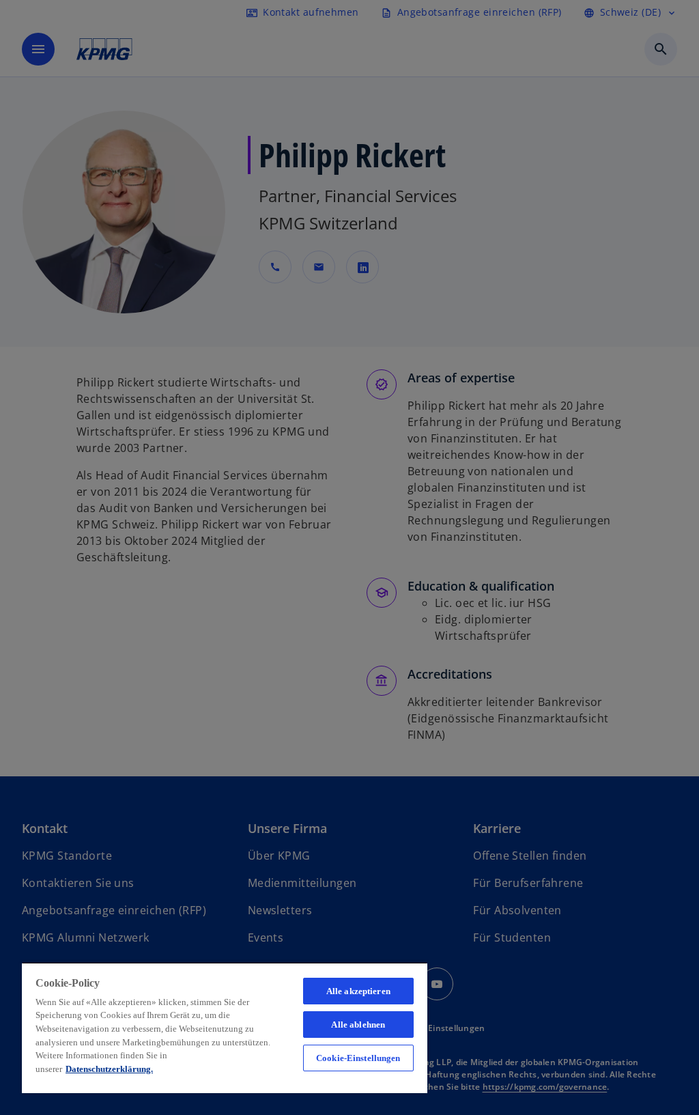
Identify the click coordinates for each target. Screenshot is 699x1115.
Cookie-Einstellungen (358, 1058)
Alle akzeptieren (358, 991)
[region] (224, 1027)
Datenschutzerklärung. (109, 1069)
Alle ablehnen (358, 1024)
